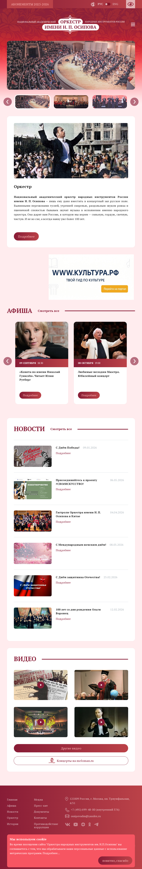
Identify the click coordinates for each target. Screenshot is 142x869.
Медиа (38, 799)
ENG (115, 4)
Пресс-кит (41, 805)
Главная (12, 799)
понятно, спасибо (115, 860)
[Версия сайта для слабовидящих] (130, 4)
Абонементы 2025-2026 (30, 4)
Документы (41, 812)
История (12, 824)
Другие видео (71, 748)
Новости (12, 812)
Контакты (40, 818)
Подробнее (26, 236)
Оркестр (12, 818)
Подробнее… (51, 853)
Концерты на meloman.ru (75, 761)
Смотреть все (48, 311)
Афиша (11, 805)
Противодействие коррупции (46, 825)
